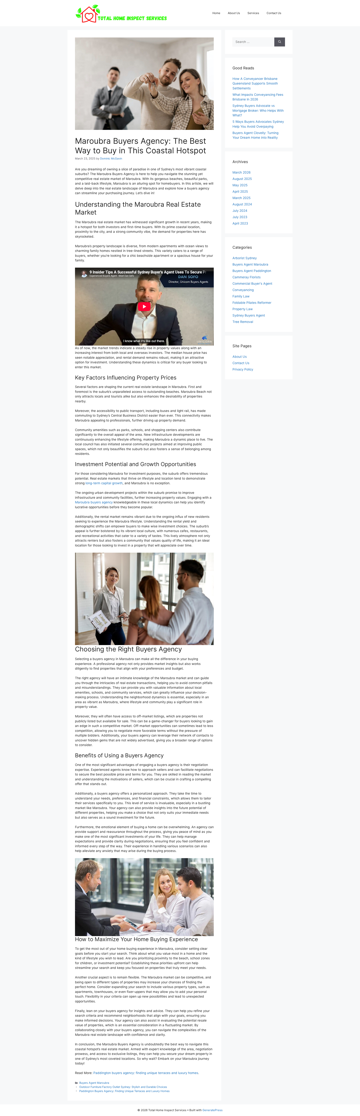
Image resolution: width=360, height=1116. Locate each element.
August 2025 (242, 179)
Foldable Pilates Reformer (251, 303)
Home (216, 13)
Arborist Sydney (244, 258)
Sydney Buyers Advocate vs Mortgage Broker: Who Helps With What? (258, 110)
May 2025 (240, 185)
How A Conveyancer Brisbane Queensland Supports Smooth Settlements (255, 83)
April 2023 (240, 223)
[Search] (279, 41)
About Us (234, 13)
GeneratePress (212, 1110)
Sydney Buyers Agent (248, 315)
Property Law (242, 309)
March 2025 (241, 198)
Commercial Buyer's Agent (252, 283)
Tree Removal (242, 322)
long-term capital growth (104, 483)
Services (253, 13)
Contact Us (274, 13)
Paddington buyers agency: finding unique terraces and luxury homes (145, 1073)
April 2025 (240, 191)
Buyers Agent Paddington (251, 271)
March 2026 (241, 172)
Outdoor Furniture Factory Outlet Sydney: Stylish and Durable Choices (123, 1086)
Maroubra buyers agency (94, 502)
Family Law (241, 296)
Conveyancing (243, 290)
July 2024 (239, 211)
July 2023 (239, 217)
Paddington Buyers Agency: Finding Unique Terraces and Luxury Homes (124, 1091)
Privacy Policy (242, 369)
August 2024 (242, 204)
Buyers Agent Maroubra (94, 1082)
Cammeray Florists (246, 277)
